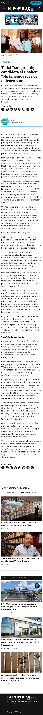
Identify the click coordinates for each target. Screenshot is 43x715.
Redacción (27, 492)
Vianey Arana (5, 613)
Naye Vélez (4, 684)
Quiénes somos (11, 701)
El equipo (35, 701)
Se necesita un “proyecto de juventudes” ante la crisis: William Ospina (21, 559)
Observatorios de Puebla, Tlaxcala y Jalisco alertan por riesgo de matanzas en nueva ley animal (20, 678)
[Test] (13, 492)
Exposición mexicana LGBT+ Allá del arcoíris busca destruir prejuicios (18, 523)
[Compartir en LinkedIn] (28, 109)
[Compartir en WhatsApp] (11, 109)
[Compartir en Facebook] (3, 109)
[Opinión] (21, 19)
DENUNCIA (37, 3)
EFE (12, 120)
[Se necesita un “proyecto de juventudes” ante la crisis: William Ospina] (21, 544)
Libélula (5, 62)
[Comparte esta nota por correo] (19, 109)
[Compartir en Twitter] (7, 109)
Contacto (17, 704)
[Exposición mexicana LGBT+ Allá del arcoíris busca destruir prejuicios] (21, 508)
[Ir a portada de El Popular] (21, 9)
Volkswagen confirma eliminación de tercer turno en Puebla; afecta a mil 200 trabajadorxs (20, 642)
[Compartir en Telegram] (15, 109)
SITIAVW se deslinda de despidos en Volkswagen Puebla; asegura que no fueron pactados (19, 607)
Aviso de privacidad (27, 704)
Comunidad (14, 613)
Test (22, 492)
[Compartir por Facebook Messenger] (23, 109)
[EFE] (5, 121)
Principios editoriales (24, 701)
